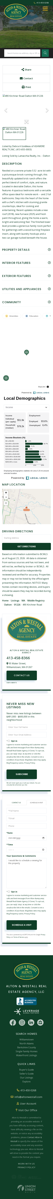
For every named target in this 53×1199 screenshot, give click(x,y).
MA (23, 600)
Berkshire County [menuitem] (26, 1047)
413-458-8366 (18, 657)
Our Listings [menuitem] (26, 1077)
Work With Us (26, 1163)
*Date (10, 833)
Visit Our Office (27, 1110)
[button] (45, 53)
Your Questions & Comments (21, 856)
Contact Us (22, 675)
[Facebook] (13, 1022)
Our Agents (12, 683)
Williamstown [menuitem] (27, 1039)
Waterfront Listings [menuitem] (26, 1055)
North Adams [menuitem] (27, 1043)
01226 (17, 604)
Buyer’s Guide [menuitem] (26, 1069)
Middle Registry (36, 600)
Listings (15, 600)
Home (5, 600)
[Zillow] (40, 1022)
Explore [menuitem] (26, 1081)
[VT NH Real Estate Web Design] (26, 1189)
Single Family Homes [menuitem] (26, 1051)
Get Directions (26, 546)
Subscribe (22, 774)
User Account (28, 1103)
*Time (10, 844)
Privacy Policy (29, 763)
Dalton (8, 604)
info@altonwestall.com (28, 1097)
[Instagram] (22, 1022)
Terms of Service (19, 937)
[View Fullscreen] (6, 503)
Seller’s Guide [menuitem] (27, 1073)
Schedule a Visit (36, 803)
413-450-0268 (42, 3)
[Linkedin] (31, 1022)
